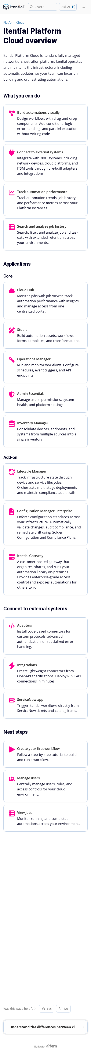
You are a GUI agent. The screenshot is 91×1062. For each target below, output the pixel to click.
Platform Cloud (14, 22)
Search (39, 7)
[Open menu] (84, 7)
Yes (49, 1009)
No (66, 1009)
